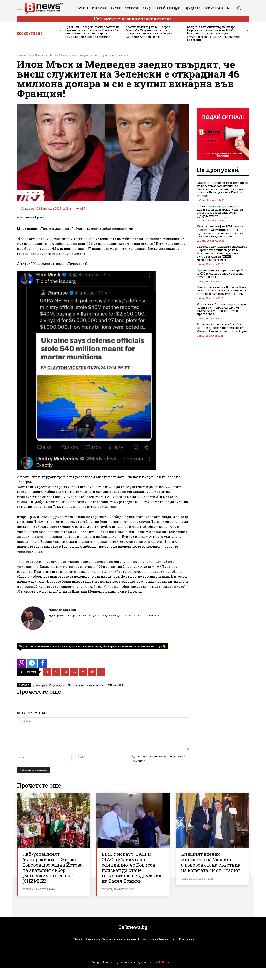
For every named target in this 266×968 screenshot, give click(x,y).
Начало (21, 55)
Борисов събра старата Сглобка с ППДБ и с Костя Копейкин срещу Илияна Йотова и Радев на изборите (223, 328)
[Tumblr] (83, 672)
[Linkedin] (74, 672)
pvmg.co (169, 962)
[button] (239, 8)
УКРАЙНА (116, 685)
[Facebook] (50, 621)
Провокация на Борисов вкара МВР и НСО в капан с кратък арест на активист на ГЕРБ (222, 273)
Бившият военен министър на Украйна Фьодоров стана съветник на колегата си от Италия (210, 862)
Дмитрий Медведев (48, 685)
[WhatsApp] (65, 672)
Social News (34, 55)
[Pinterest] (56, 672)
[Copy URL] (101, 672)
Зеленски (75, 685)
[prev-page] (60, 29)
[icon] (21, 664)
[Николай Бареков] (33, 618)
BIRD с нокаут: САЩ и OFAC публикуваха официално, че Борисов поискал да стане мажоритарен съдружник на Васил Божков (131, 867)
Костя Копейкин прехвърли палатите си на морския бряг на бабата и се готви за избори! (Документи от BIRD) (220, 211)
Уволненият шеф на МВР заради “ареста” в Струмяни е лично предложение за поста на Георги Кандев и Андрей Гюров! (149, 31)
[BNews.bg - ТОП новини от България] (43, 8)
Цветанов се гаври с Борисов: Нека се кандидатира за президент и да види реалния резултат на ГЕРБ (221, 290)
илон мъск (95, 685)
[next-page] (247, 29)
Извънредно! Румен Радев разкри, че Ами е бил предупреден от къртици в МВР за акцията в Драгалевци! (222, 309)
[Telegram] (92, 672)
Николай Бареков (34, 217)
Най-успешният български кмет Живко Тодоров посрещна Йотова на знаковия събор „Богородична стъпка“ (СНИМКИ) (52, 867)
